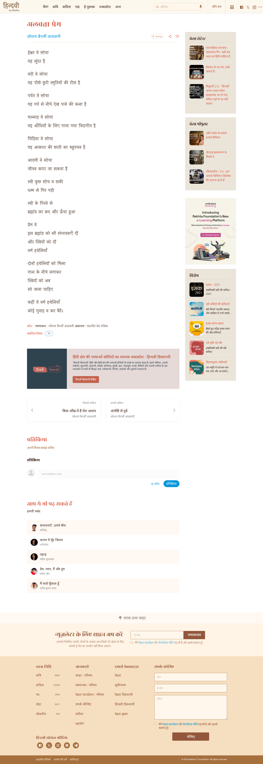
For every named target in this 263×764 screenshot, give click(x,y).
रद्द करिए (155, 484)
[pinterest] (67, 745)
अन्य (118, 6)
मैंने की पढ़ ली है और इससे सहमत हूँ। (169, 643)
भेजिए (191, 736)
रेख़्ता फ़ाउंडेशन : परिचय (90, 695)
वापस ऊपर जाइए (135, 618)
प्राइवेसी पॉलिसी (43, 759)
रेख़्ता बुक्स (121, 714)
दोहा (48, 704)
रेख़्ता (118, 676)
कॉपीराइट (74, 759)
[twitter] (49, 745)
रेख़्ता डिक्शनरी (124, 695)
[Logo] (11, 7)
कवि (55, 6)
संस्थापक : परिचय (86, 685)
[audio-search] (201, 6)
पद (48, 695)
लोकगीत (48, 714)
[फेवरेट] (176, 36)
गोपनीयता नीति (165, 643)
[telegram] (76, 745)
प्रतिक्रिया (171, 484)
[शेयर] (169, 36)
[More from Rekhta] (232, 7)
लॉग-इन (216, 6)
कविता (66, 6)
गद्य (77, 6)
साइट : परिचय (84, 676)
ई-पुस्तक (89, 6)
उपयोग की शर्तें (60, 759)
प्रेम (49, 334)
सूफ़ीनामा (120, 685)
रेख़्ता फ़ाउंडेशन (146, 643)
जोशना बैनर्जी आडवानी (43, 37)
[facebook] (40, 745)
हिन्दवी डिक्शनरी (125, 704)
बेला (45, 6)
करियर (79, 714)
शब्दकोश (105, 6)
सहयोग (80, 724)
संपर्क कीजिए (83, 704)
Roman (158, 36)
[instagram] (58, 745)
